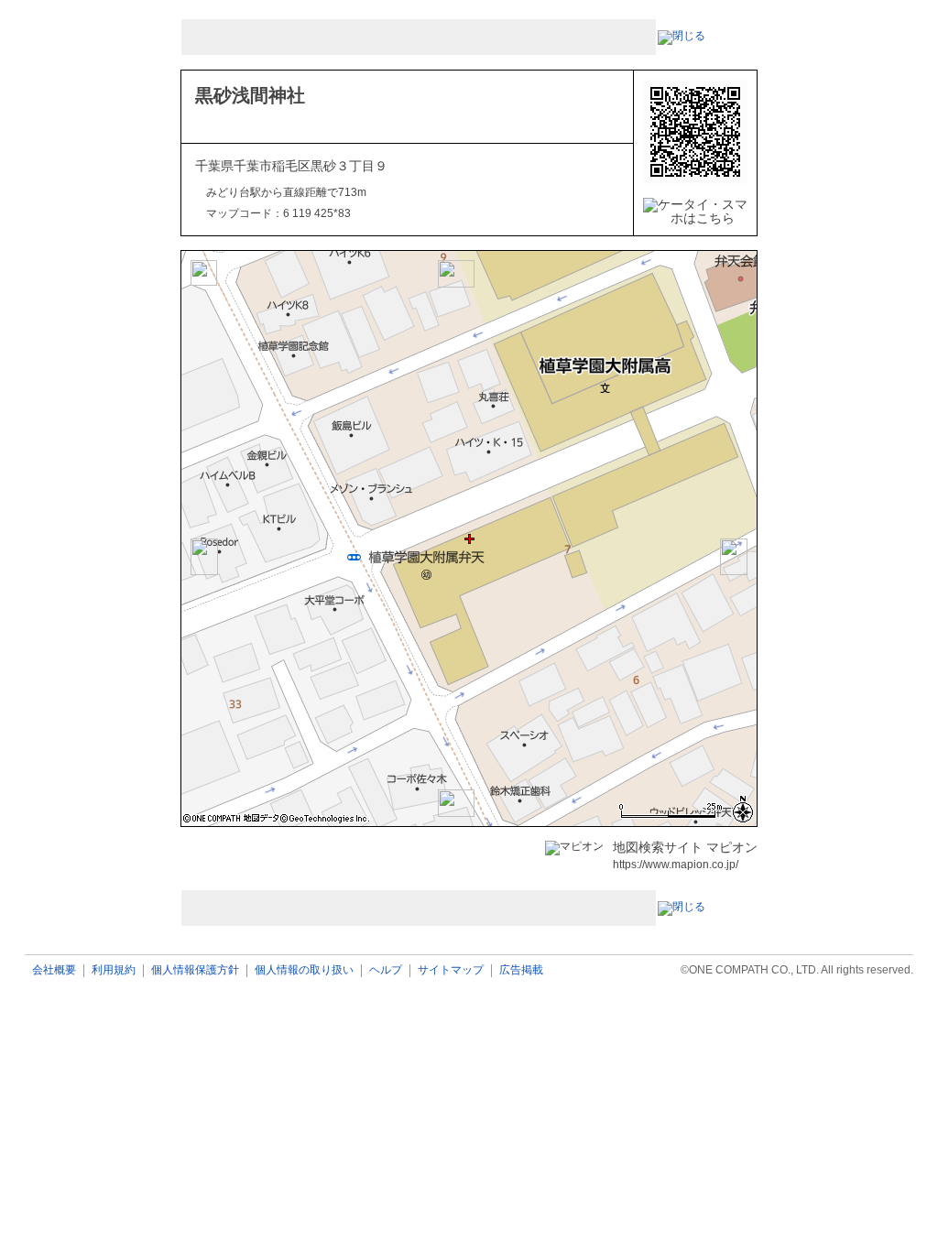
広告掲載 (521, 970)
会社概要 (54, 970)
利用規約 (114, 970)
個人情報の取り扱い (304, 970)
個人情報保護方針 (195, 970)
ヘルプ (385, 970)
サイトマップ (451, 970)
